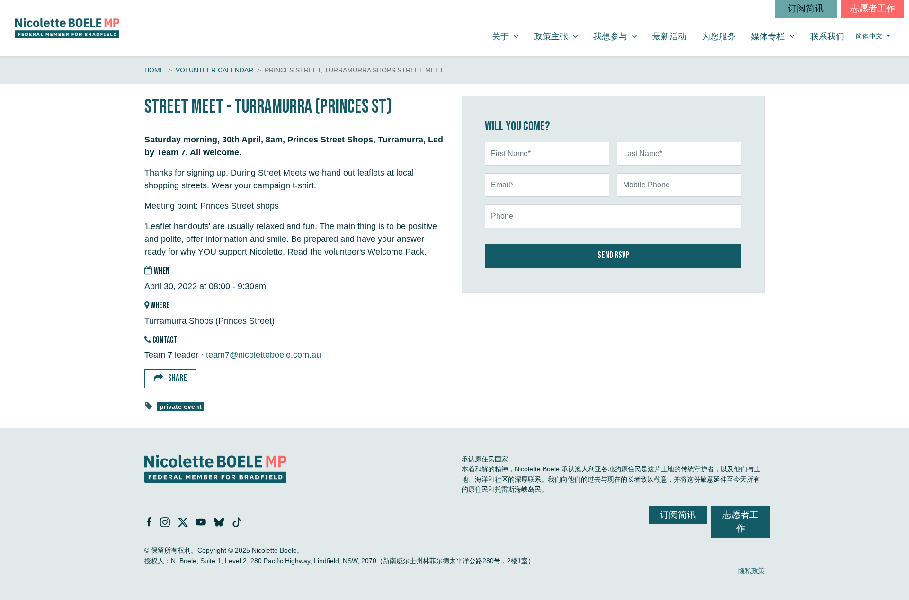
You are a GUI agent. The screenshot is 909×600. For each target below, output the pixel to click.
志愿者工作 (872, 8)
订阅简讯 (806, 8)
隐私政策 (751, 570)
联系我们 (827, 36)
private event (181, 406)
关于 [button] (508, 36)
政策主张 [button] (560, 36)
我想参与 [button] (619, 36)
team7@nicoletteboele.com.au (263, 355)
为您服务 (719, 36)
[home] (67, 28)
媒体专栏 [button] (776, 36)
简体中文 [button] (870, 36)
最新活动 (669, 36)
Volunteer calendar (214, 70)
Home (154, 70)
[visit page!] (150, 523)
